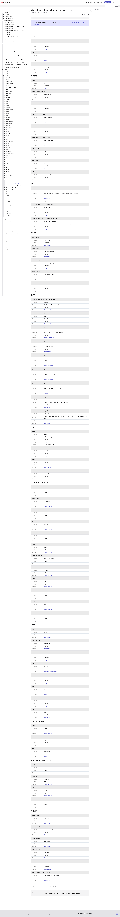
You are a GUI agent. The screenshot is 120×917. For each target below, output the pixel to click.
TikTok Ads (8, 167)
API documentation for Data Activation (12, 275)
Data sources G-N (8, 73)
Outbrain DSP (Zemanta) (10, 83)
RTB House (8, 117)
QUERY (97, 20)
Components (7, 292)
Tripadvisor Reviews (9, 175)
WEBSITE (98, 32)
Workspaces (7, 281)
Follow (83, 14)
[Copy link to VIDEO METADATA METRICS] (53, 761)
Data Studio (7, 245)
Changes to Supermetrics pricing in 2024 (12, 67)
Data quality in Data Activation (10, 259)
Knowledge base (8, 5)
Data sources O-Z (21, 5)
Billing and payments (8, 286)
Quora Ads (8, 107)
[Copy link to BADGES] (39, 76)
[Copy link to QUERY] (38, 295)
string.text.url (47, 660)
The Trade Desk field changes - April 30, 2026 (13, 51)
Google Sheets (7, 243)
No (55, 886)
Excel (6, 247)
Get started (6, 12)
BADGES (98, 14)
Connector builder (7, 288)
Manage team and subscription (9, 277)
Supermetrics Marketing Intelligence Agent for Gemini (14, 30)
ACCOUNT (98, 12)
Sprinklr (7, 149)
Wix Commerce (8, 191)
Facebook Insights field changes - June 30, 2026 (13, 45)
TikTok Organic (8, 169)
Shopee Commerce (9, 127)
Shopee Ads (8, 125)
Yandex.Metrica (8, 205)
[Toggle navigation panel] (29, 11)
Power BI (6, 249)
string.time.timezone (49, 337)
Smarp (7, 139)
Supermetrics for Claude (9, 24)
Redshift (39, 24)
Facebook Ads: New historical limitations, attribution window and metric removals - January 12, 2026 (16, 60)
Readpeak (8, 111)
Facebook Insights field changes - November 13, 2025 (14, 62)
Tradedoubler (8, 173)
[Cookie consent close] (92, 913)
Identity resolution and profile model (11, 257)
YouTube (7, 211)
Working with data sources (9, 219)
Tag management (8, 265)
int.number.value (48, 495)
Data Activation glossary (9, 255)
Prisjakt (7, 103)
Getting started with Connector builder (12, 290)
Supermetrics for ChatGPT (9, 28)
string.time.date (47, 309)
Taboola (7, 159)
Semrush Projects (9, 123)
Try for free (107, 2)
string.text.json (47, 215)
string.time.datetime (49, 365)
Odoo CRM (8, 77)
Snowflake (8, 143)
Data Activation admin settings (10, 271)
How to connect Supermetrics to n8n (11, 36)
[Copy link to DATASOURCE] (43, 184)
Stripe (7, 157)
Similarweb (8, 133)
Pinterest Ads (8, 89)
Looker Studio (69, 22)
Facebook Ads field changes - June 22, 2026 (13, 49)
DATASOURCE (99, 16)
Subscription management (9, 283)
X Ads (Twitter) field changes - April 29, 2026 (13, 53)
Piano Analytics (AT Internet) (11, 87)
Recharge (7, 113)
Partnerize (8, 85)
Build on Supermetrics (9, 18)
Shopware (8, 131)
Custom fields (7, 227)
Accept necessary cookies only (84, 913)
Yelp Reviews (8, 207)
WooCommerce (8, 193)
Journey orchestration (8, 267)
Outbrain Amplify (9, 81)
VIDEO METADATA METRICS (101, 30)
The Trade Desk (9, 163)
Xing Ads (7, 199)
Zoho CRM (8, 215)
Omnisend (7, 79)
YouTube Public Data (9, 213)
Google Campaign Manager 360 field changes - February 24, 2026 (16, 57)
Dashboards (7, 239)
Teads (7, 161)
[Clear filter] (26, 10)
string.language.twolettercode (51, 671)
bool (45, 88)
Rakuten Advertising (9, 109)
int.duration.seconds (49, 393)
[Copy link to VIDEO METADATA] (46, 721)
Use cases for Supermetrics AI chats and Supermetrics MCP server (15, 39)
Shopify (7, 129)
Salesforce (8, 119)
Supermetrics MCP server (9, 34)
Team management (8, 279)
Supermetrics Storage (9, 229)
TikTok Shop (8, 171)
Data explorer (7, 237)
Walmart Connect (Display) (11, 187)
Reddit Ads (8, 115)
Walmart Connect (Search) (10, 189)
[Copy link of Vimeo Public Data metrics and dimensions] (72, 10)
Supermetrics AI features (8, 20)
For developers (7, 273)
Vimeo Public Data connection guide (13, 181)
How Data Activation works (10, 253)
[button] (111, 6)
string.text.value (47, 49)
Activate (5, 251)
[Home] (7, 2)
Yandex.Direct (8, 203)
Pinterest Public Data (10, 93)
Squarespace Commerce (10, 153)
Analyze (5, 235)
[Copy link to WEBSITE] (39, 811)
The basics (7, 14)
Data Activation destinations (10, 269)
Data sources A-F (8, 71)
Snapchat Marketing (9, 141)
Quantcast (8, 105)
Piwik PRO (8, 97)
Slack (7, 137)
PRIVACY (98, 18)
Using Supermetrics (8, 16)
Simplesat (7, 135)
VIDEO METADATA (99, 28)
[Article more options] (88, 15)
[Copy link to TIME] (36, 427)
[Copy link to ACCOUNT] (40, 37)
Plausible (7, 99)
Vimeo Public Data (29, 5)
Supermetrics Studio (8, 32)
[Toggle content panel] (91, 10)
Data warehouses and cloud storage (11, 231)
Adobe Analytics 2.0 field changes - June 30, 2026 (14, 47)
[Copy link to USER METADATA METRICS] (52, 483)
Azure (42, 24)
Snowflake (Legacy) (9, 145)
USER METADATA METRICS (101, 24)
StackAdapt (8, 155)
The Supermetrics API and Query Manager (12, 233)
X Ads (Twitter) (8, 195)
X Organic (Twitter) (9, 197)
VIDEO (97, 26)
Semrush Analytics (9, 121)
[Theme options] (117, 2)
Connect (14, 5)
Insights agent (7, 241)
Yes (49, 886)
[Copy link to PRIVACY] (39, 233)
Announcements (7, 43)
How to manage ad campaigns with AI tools (13, 41)
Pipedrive (7, 95)
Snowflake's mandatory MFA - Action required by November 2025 (16, 65)
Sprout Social (8, 151)
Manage (5, 223)
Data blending (7, 225)
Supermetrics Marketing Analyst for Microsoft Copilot (14, 26)
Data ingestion (7, 263)
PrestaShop (8, 101)
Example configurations (9, 294)
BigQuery (83, 22)
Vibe (6, 177)
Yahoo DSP (8, 201)
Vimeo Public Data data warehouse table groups (15, 185)
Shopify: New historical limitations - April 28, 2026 (14, 55)
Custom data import (8, 217)
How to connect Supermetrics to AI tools (12, 22)
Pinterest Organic (9, 91)
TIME (97, 22)
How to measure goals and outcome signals (13, 261)
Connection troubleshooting (10, 221)
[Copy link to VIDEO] (37, 625)
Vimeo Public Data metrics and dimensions (14, 183)
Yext (6, 209)
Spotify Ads (8, 147)
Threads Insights (9, 165)
